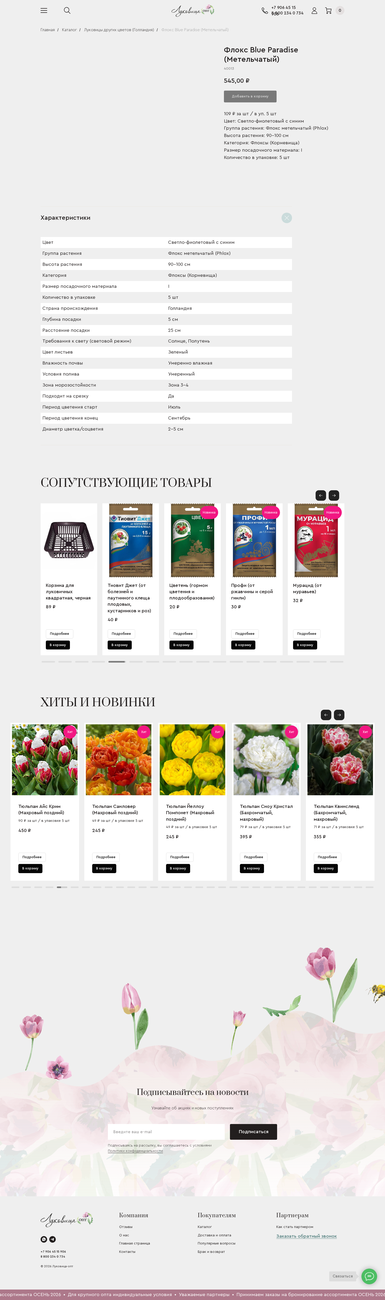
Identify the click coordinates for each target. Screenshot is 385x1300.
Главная (48, 30)
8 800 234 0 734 (287, 13)
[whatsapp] (44, 1239)
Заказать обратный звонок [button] (306, 1236)
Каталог (69, 30)
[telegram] (52, 1239)
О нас (124, 1235)
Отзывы (126, 1227)
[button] (334, 495)
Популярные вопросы (216, 1243)
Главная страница (134, 1243)
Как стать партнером (294, 1227)
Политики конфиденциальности (135, 1151)
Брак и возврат (211, 1252)
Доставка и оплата (214, 1235)
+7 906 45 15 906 (53, 1251)
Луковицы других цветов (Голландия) (119, 30)
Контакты (127, 1252)
